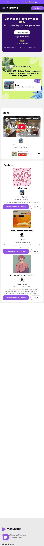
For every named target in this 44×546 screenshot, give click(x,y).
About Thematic (9, 544)
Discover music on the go (22, 2)
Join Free (37, 8)
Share (36, 207)
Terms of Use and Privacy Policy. (31, 47)
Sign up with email (22, 37)
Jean (14, 145)
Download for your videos (16, 207)
